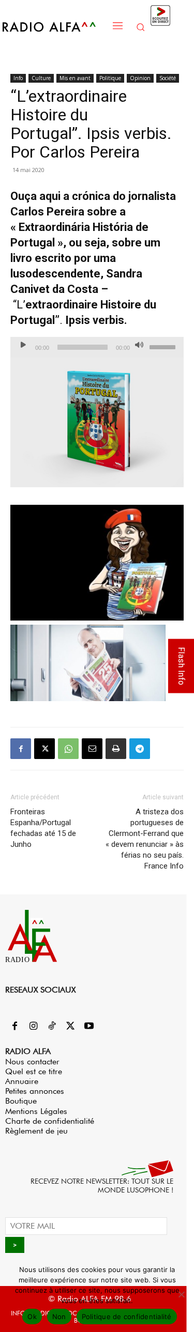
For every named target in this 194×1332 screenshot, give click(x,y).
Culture (41, 78)
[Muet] (139, 344)
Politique (110, 78)
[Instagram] (33, 1026)
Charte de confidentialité (49, 1121)
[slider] (164, 346)
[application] (97, 347)
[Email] (92, 748)
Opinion (140, 78)
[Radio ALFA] (55, 27)
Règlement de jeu (36, 1131)
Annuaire (21, 1081)
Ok (32, 1316)
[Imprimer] (116, 748)
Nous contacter (32, 1061)
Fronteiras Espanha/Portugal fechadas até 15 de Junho (43, 828)
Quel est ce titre (33, 1071)
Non (59, 1316)
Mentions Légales (36, 1111)
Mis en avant (75, 78)
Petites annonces (34, 1091)
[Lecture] (23, 344)
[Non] (181, 1294)
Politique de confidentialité (127, 1316)
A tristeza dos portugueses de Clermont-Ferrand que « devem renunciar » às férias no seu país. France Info (145, 839)
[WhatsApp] (68, 748)
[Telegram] (139, 748)
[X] (44, 748)
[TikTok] (51, 1026)
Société (167, 78)
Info (18, 78)
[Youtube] (89, 1026)
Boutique (21, 1101)
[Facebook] (20, 748)
